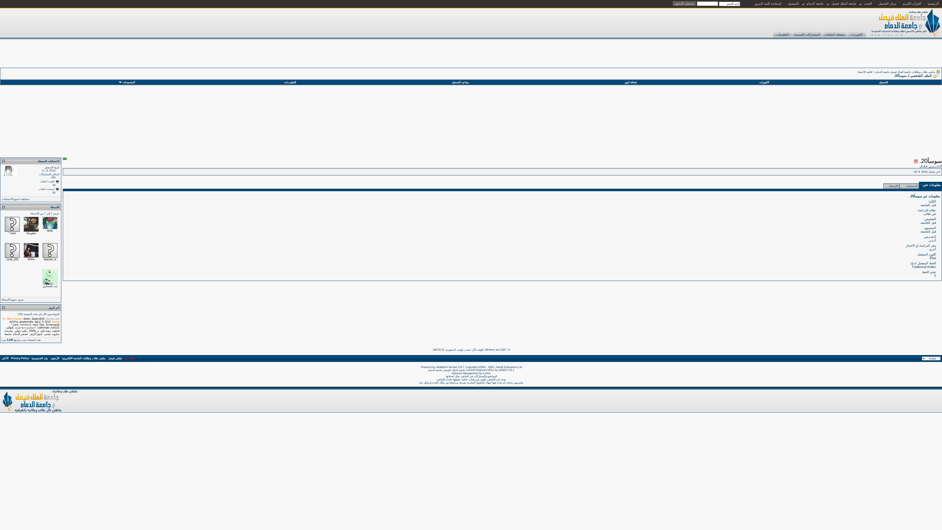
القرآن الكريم (912, 3)
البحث (868, 3)
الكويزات (857, 34)
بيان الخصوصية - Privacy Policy (29, 358)
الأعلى (5, 358)
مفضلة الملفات (834, 34)
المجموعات (128, 82)
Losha (486, 373)
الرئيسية (933, 3)
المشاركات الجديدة (807, 34)
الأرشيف (54, 358)
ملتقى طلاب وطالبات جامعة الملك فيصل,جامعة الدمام (905, 71)
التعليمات (782, 34)
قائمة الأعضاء (864, 71)
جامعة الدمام (815, 3)
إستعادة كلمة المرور (767, 3)
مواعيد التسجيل (460, 82)
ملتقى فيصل (115, 358)
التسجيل (793, 3)
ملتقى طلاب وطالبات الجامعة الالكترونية (84, 358)
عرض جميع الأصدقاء (12, 299)
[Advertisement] (852, 57)
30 (53, 185)
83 (53, 192)
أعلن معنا (130, 358)
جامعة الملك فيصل (843, 3)
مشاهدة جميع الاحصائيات (15, 199)
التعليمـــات (290, 82)
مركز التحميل (887, 3)
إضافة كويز (631, 82)
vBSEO (503, 370)
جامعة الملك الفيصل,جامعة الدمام (447, 370)
